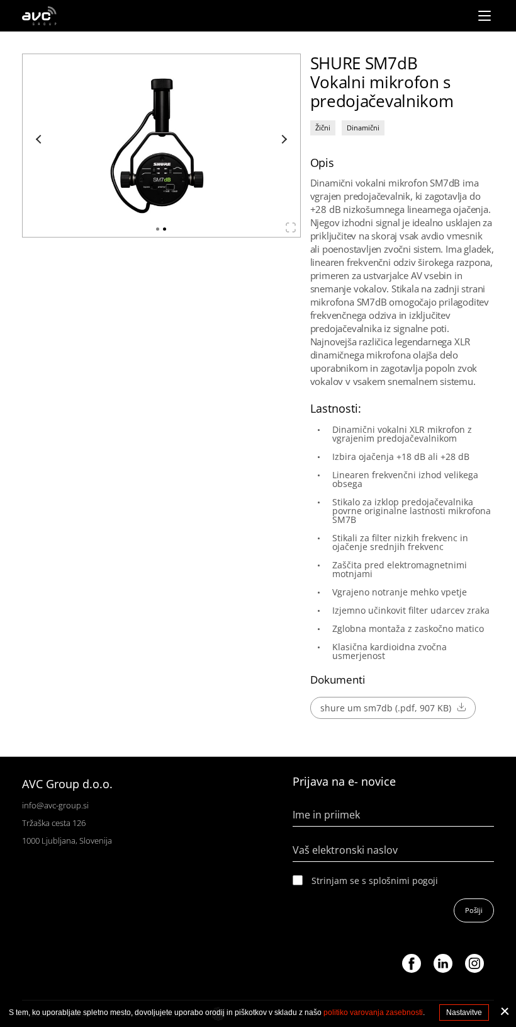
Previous (40, 139)
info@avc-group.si (55, 805)
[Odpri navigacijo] (484, 15)
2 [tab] (164, 229)
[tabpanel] (161, 145)
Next (282, 139)
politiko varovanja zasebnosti (373, 1012)
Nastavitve (464, 1012)
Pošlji (474, 910)
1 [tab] (157, 229)
